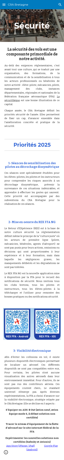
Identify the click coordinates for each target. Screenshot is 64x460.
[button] (4, 4)
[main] (32, 25)
